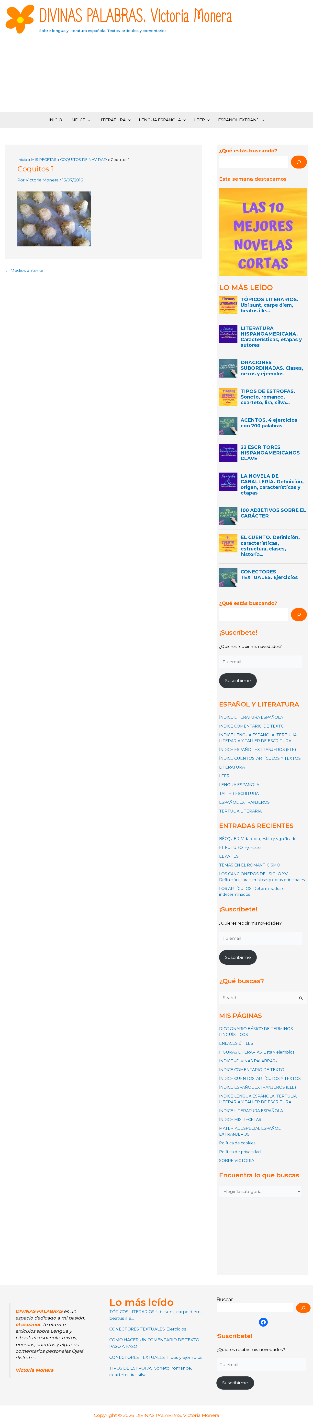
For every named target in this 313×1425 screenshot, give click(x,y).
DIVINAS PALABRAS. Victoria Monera (135, 16)
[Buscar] (299, 162)
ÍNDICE (77, 119)
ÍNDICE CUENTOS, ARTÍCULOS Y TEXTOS (260, 758)
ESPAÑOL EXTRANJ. (238, 119)
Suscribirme (238, 680)
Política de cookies (237, 1143)
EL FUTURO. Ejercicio (240, 847)
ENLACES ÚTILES (236, 1043)
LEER (199, 119)
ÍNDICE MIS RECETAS (240, 1119)
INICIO (55, 119)
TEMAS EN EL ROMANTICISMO (249, 865)
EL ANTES (229, 856)
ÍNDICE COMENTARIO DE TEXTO (251, 726)
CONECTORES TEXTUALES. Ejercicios (147, 1329)
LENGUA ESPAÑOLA (160, 119)
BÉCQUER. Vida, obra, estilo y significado (258, 838)
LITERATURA (112, 119)
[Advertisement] (156, 75)
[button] (87, 120)
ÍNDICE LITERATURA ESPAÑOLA (251, 717)
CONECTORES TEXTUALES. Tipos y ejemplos (155, 1357)
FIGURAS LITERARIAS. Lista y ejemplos (256, 1052)
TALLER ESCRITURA (239, 793)
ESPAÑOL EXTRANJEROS (244, 802)
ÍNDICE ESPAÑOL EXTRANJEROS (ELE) (257, 749)
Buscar (224, 1299)
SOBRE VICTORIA (236, 1160)
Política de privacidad (240, 1152)
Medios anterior (24, 270)
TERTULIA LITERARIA (240, 811)
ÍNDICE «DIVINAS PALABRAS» (248, 1061)
